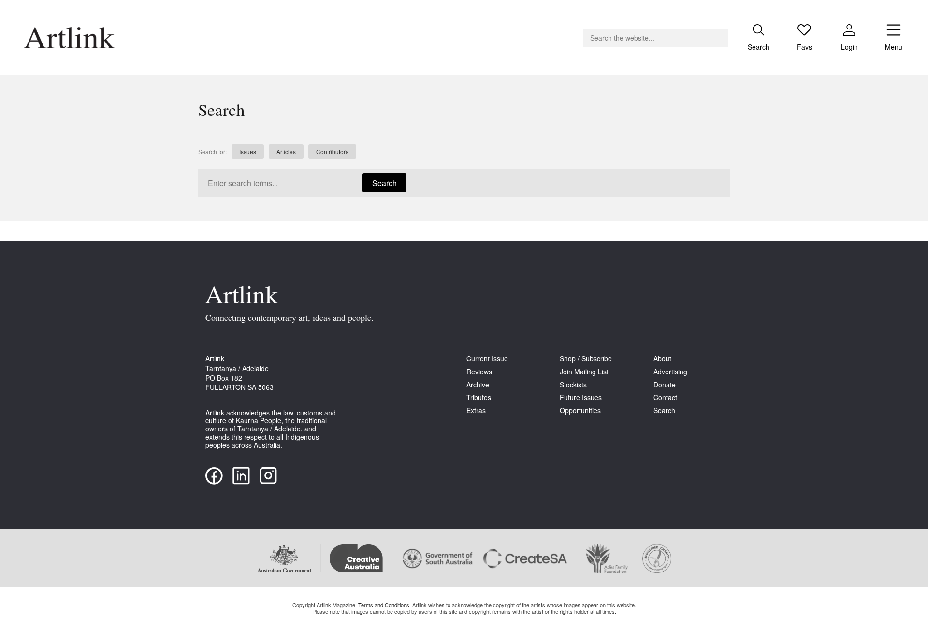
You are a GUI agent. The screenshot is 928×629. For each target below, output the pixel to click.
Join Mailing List (584, 371)
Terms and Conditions (383, 605)
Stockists (573, 384)
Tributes (478, 397)
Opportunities (580, 410)
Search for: (212, 151)
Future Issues (581, 397)
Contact (665, 397)
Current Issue (487, 358)
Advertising (670, 371)
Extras (476, 410)
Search (384, 182)
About (662, 358)
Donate (664, 384)
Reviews (479, 371)
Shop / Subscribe (586, 358)
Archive (477, 384)
